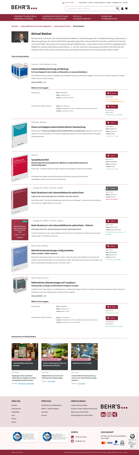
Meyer (38, 245)
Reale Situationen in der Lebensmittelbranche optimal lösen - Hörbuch (62, 225)
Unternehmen (83, 2)
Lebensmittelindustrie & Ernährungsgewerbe (25, 17)
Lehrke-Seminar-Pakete (79, 405)
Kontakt (125, 2)
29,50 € (113, 221)
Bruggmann (38, 188)
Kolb (33, 245)
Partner (14, 422)
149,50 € (113, 93)
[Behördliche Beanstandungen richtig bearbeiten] (19, 258)
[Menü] (136, 434)
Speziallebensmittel (40, 159)
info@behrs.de (80, 441)
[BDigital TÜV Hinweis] (24, 436)
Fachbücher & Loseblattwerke (51, 405)
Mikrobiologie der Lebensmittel (81, 415)
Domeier (34, 64)
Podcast (108, 2)
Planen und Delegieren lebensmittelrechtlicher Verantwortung (58, 127)
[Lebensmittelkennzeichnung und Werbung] (19, 71)
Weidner (43, 122)
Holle (41, 64)
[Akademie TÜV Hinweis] (54, 436)
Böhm (46, 188)
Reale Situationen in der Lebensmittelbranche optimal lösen (57, 192)
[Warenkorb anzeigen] (126, 8)
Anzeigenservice (117, 2)
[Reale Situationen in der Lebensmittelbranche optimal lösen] (19, 200)
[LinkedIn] (103, 414)
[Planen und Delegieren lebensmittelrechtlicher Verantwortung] (19, 135)
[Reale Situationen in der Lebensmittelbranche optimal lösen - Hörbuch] (19, 229)
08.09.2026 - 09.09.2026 (26, 383)
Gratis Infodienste (99, 2)
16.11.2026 (81, 383)
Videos (13, 419)
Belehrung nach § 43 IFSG (79, 412)
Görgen (60, 188)
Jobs (13, 415)
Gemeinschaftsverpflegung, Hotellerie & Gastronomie (55, 17)
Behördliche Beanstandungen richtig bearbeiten (52, 250)
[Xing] (114, 414)
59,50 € (113, 155)
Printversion (35, 93)
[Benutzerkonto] (122, 8)
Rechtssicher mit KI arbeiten (82, 363)
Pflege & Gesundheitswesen (81, 17)
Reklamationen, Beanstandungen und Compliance (53, 282)
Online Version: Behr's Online (41, 106)
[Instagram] (109, 414)
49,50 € (113, 123)
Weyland (47, 64)
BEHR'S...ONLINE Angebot (50, 409)
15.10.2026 (51, 381)
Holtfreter (35, 122)
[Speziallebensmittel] (19, 168)
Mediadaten (15, 412)
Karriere (90, 2)
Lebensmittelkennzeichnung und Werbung (49, 69)
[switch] (132, 446)
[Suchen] (117, 8)
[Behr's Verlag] (24, 7)
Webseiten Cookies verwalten (120, 452)
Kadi (33, 278)
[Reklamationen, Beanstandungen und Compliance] (19, 285)
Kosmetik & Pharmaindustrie (109, 17)
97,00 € (113, 106)
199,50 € (113, 246)
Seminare (44, 412)
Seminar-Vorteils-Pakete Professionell (84, 409)
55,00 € (113, 318)
